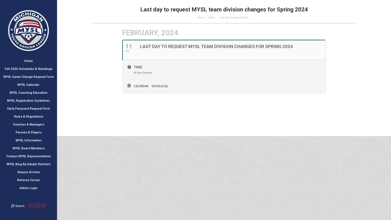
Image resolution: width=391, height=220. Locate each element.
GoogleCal (160, 86)
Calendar (141, 86)
